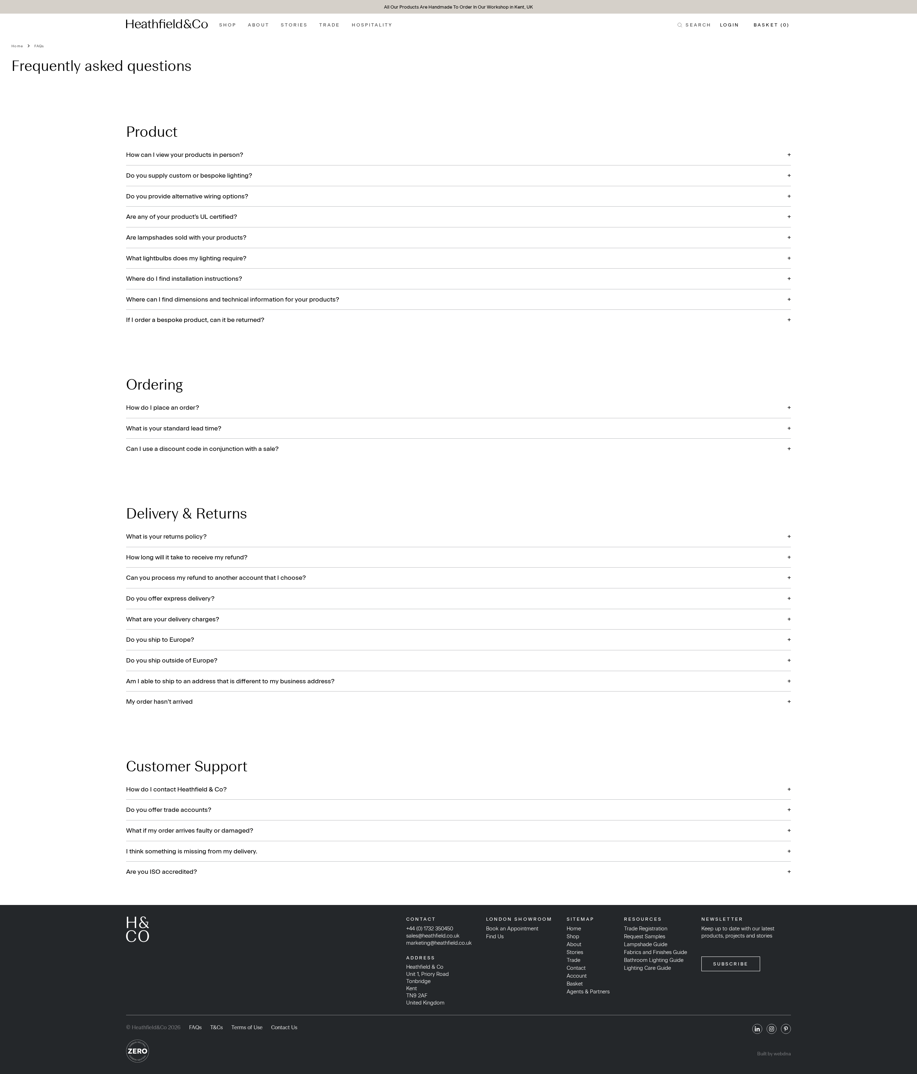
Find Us (495, 936)
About (258, 25)
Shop (227, 25)
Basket (575, 984)
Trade (329, 25)
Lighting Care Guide (647, 968)
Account (577, 976)
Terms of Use (247, 1027)
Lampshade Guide (645, 944)
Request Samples (644, 936)
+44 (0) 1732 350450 (429, 928)
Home (17, 46)
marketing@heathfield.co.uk (439, 943)
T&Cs (216, 1027)
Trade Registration (645, 928)
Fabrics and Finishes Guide (655, 952)
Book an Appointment (512, 928)
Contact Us (284, 1027)
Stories (294, 25)
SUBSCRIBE (730, 964)
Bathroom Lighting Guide (653, 960)
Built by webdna (774, 1053)
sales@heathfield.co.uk (433, 936)
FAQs (39, 46)
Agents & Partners (588, 991)
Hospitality (372, 25)
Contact (576, 968)
